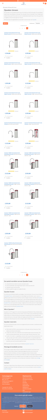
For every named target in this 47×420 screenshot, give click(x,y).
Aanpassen (16, 406)
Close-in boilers (5, 412)
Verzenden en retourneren (28, 379)
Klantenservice (25, 387)
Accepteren (23, 406)
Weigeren (30, 406)
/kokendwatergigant (29, 409)
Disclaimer (25, 382)
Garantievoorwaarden (27, 388)
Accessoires (4, 410)
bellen (39, 367)
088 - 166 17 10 (5, 379)
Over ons (24, 381)
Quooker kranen (19, 306)
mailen (5, 368)
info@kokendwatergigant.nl (7, 381)
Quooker (6, 7)
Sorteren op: (32, 23)
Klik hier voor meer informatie (26, 402)
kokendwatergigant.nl (6, 377)
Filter (6, 23)
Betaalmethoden (26, 385)
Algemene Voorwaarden (27, 377)
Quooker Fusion (8, 296)
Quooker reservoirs (29, 343)
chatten (9, 368)
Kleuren (10, 7)
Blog (24, 390)
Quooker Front (7, 302)
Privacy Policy (25, 384)
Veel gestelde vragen (27, 391)
